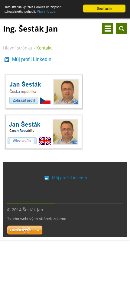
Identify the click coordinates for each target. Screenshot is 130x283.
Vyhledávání (121, 28)
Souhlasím (104, 8)
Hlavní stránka (17, 48)
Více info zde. (46, 11)
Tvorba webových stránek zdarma (36, 219)
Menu (107, 28)
